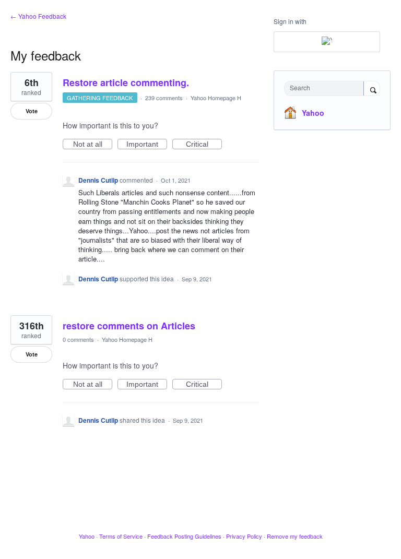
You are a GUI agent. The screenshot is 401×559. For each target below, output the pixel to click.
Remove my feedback (295, 536)
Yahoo (313, 113)
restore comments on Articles (129, 325)
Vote (32, 111)
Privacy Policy (244, 536)
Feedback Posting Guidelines (184, 536)
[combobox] (326, 88)
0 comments (78, 339)
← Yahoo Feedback (38, 15)
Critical (204, 144)
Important (146, 144)
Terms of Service (121, 536)
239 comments (164, 97)
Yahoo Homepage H (216, 97)
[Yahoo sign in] (327, 41)
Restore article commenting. (126, 82)
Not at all (92, 144)
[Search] (371, 89)
